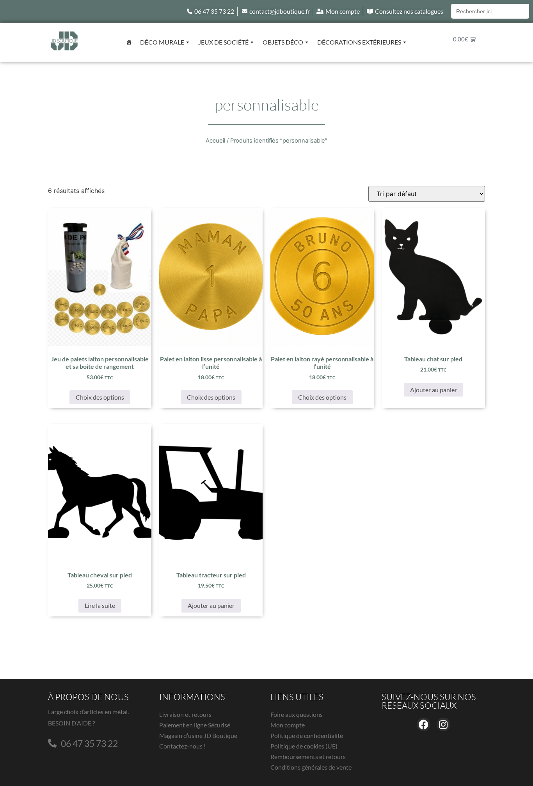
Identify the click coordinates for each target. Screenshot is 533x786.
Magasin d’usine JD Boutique (198, 735)
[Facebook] (423, 724)
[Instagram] (443, 724)
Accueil (215, 140)
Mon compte (287, 725)
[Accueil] (129, 42)
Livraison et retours (185, 714)
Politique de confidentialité (306, 735)
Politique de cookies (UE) (304, 746)
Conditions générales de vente (311, 767)
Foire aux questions (296, 714)
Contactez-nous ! (182, 746)
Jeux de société (223, 42)
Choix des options (100, 397)
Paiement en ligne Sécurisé (194, 725)
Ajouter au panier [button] (433, 389)
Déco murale (162, 42)
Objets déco (283, 42)
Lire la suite (100, 605)
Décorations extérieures (359, 42)
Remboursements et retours (308, 756)
